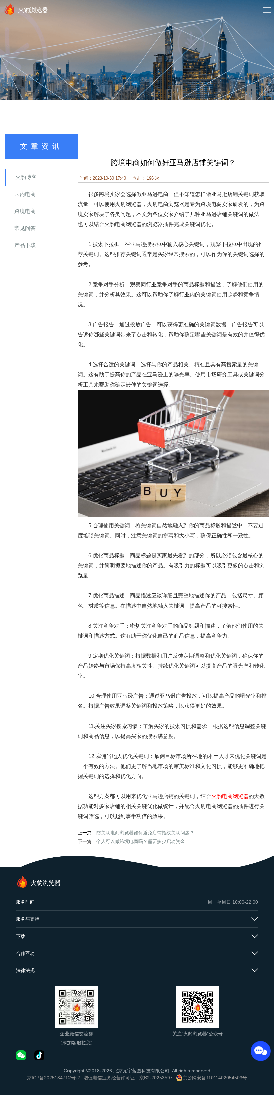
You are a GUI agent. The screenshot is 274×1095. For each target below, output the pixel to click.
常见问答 (25, 228)
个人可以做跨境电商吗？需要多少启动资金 (140, 841)
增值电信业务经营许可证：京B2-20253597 (128, 1077)
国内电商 (25, 194)
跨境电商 (25, 211)
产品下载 (25, 245)
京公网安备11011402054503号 (215, 1077)
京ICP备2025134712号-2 (53, 1077)
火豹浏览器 (33, 10)
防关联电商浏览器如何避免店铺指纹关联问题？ (145, 832)
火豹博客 (26, 177)
